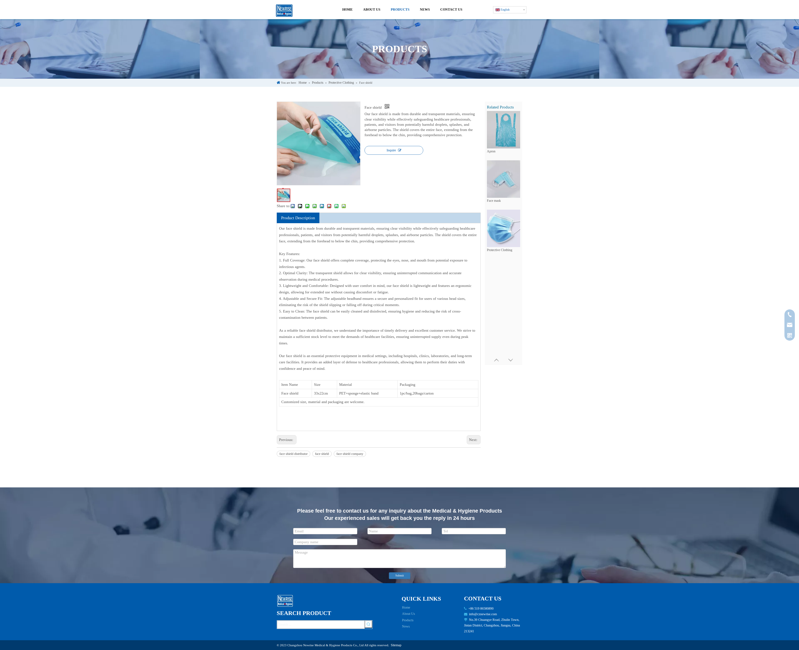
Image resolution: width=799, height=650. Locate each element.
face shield (322, 454)
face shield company (349, 454)
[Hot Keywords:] (368, 624)
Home (406, 607)
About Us (408, 613)
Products (407, 620)
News (406, 626)
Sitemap (396, 645)
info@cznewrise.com (483, 614)
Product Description (298, 217)
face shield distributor (293, 454)
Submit (399, 575)
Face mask (494, 200)
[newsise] (286, 601)
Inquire (391, 150)
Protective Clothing (499, 250)
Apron (491, 151)
